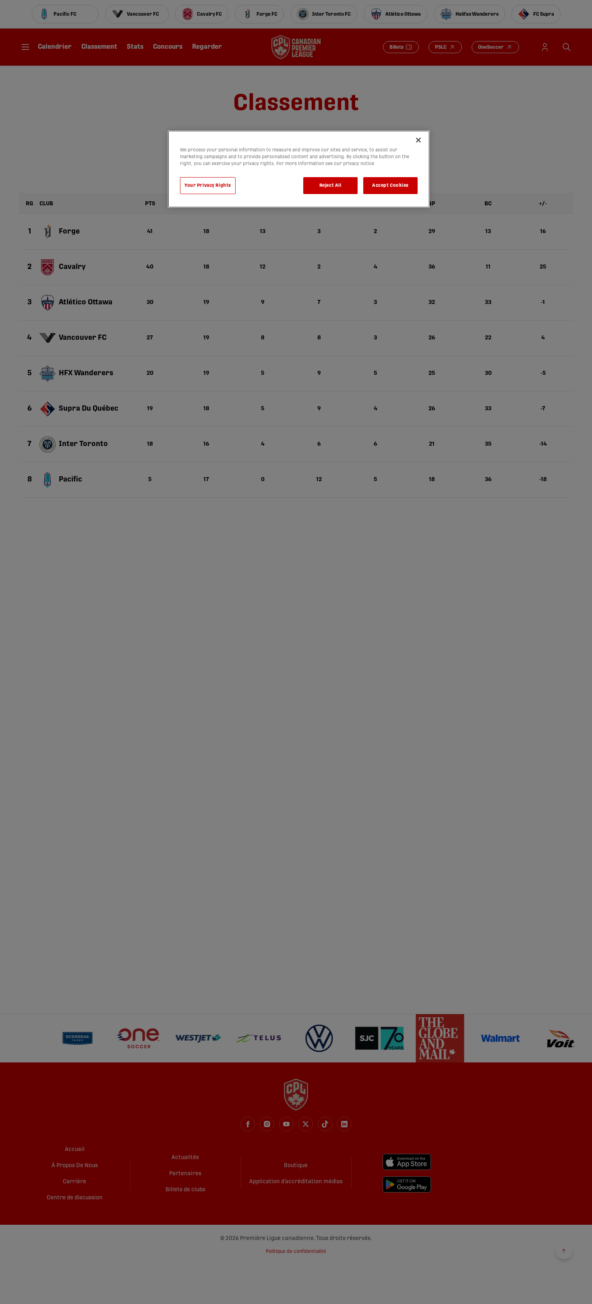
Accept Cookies (390, 185)
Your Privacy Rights (207, 185)
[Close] (418, 140)
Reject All (330, 185)
